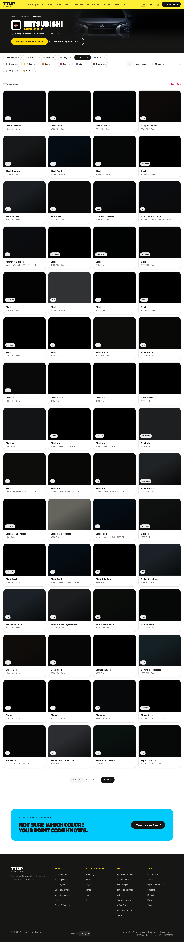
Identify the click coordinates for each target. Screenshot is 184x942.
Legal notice (152, 874)
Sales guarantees (124, 910)
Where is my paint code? (66, 41)
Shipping (151, 889)
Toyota (89, 884)
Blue (101, 57)
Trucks (58, 900)
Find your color (171, 4)
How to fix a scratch (125, 889)
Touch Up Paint (35, 4)
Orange (50, 64)
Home (13, 16)
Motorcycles (60, 884)
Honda (88, 889)
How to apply (93, 4)
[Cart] (157, 4)
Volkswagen (91, 874)
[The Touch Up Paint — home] (9, 4)
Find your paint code (74, 4)
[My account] (151, 4)
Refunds (151, 894)
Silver (50, 57)
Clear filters (175, 83)
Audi (87, 900)
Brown (101, 64)
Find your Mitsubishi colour (29, 41)
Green (13, 64)
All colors (12, 57)
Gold (29, 70)
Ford (87, 894)
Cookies (150, 905)
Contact (120, 915)
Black (84, 57)
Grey (67, 57)
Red (67, 64)
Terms (150, 879)
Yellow (31, 64)
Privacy (150, 900)
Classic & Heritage (62, 889)
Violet (83, 64)
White (32, 57)
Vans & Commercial (63, 894)
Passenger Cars (61, 879)
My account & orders (125, 874)
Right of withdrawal (155, 884)
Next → (107, 779)
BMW (88, 879)
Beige (13, 70)
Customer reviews (111, 4)
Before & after (123, 905)
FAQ (124, 4)
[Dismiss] (34, 933)
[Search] (129, 64)
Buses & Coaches (62, 905)
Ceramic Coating (53, 4)
